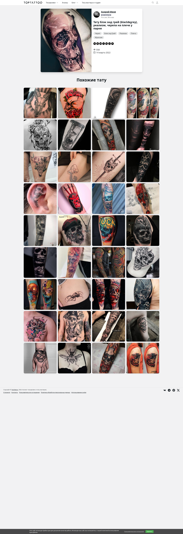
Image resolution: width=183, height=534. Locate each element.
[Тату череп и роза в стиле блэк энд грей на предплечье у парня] (40, 262)
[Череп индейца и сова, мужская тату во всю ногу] (108, 326)
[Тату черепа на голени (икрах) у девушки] (74, 167)
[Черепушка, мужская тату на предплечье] (108, 103)
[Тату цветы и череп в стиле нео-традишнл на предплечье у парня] (142, 198)
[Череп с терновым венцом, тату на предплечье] (40, 230)
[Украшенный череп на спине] (40, 135)
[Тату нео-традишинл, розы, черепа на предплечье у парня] (108, 135)
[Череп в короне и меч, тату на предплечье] (108, 167)
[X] (103, 43)
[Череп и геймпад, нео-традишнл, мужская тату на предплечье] (108, 358)
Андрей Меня (108, 11)
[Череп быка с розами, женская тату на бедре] (40, 167)
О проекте (6, 392)
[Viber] (106, 43)
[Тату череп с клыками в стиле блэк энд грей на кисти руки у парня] (40, 358)
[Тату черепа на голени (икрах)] (40, 294)
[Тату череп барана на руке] (40, 103)
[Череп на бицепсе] (142, 326)
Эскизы (65, 2)
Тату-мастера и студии (91, 2)
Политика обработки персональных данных (55, 392)
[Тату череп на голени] (108, 294)
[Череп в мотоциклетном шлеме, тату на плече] (142, 358)
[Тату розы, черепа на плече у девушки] (142, 103)
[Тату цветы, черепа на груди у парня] (40, 326)
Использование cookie (78, 392)
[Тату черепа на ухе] (40, 198)
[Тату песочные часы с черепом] (74, 135)
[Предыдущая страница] (45, 40)
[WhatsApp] (109, 43)
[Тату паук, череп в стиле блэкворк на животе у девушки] (74, 294)
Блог (74, 2)
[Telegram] (100, 43)
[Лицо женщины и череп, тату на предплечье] (142, 135)
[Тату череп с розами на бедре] (74, 103)
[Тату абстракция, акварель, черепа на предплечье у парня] (108, 198)
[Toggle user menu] (157, 3)
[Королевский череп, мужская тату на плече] (142, 230)
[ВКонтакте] (94, 43)
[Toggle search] (153, 3)
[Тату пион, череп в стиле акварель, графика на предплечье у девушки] (74, 262)
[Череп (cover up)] (142, 294)
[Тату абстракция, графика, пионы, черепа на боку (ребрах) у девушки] (142, 262)
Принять (149, 531)
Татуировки (50, 2)
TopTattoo (15, 390)
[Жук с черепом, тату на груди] (74, 358)
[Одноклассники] (97, 43)
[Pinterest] (112, 43)
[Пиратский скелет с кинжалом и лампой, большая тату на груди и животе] (74, 326)
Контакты (14, 392)
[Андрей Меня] (96, 14)
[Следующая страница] (87, 40)
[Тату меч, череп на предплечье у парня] (74, 198)
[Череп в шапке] (74, 230)
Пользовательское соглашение (29, 392)
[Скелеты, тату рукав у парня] (108, 262)
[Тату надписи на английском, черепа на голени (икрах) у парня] (108, 230)
